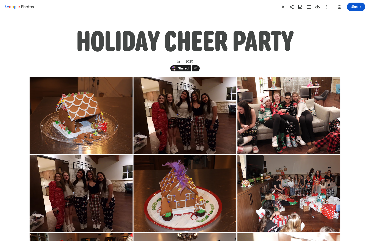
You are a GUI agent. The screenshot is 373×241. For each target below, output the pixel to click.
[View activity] (309, 7)
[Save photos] (317, 7)
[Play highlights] (283, 7)
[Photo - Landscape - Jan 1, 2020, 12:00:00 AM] (81, 115)
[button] (339, 7)
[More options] (326, 7)
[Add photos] (300, 7)
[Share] (291, 7)
